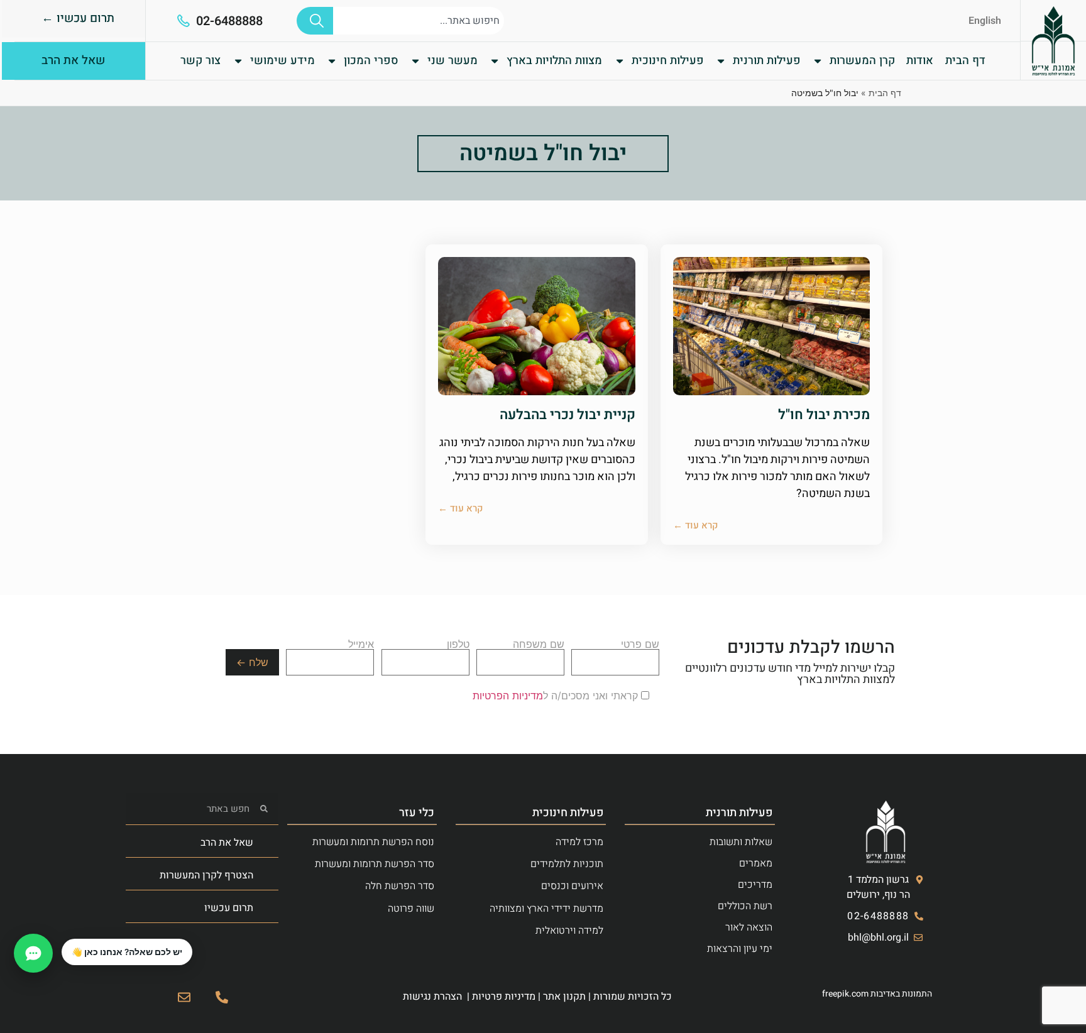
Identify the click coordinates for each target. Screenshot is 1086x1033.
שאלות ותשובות (741, 842)
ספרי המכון (371, 60)
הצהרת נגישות (432, 996)
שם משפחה (538, 644)
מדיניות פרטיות (503, 996)
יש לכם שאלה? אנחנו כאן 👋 (127, 952)
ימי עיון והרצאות (739, 948)
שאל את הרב (226, 842)
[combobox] (418, 21)
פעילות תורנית (767, 60)
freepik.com (845, 993)
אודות (919, 60)
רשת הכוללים (745, 906)
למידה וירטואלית (569, 930)
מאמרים (755, 863)
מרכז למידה (579, 842)
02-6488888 (229, 21)
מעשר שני (452, 60)
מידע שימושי (282, 60)
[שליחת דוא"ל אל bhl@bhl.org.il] (184, 997)
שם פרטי (640, 644)
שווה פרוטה (411, 908)
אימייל (361, 644)
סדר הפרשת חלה (399, 886)
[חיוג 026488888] (222, 997)
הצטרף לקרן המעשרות (206, 875)
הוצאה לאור (748, 927)
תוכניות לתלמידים (566, 864)
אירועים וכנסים (572, 886)
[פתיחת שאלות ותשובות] (33, 953)
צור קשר (200, 60)
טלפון (458, 644)
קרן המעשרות (862, 60)
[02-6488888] (183, 20)
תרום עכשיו (228, 907)
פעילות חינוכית (668, 60)
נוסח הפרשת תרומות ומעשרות (373, 842)
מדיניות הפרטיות (508, 695)
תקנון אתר (564, 996)
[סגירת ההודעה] (62, 939)
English (984, 20)
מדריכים (755, 884)
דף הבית (965, 60)
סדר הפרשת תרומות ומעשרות (374, 864)
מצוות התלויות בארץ (554, 60)
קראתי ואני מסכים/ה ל (557, 696)
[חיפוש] (315, 21)
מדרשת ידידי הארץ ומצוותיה (546, 908)
